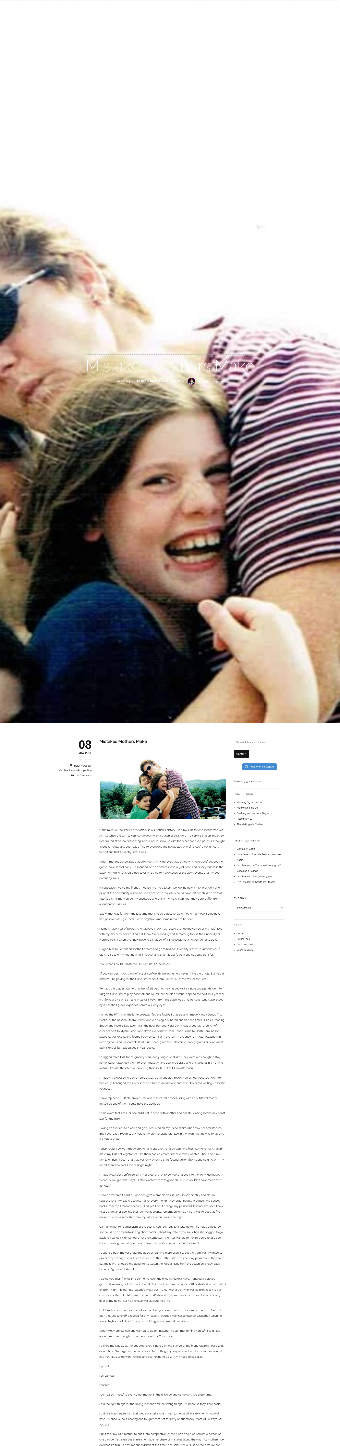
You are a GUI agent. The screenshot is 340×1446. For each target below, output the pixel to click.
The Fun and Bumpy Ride (165, 381)
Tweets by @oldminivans (247, 781)
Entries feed (243, 939)
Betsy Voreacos (213, 381)
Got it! (252, 849)
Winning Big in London (249, 802)
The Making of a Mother (250, 824)
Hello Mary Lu (244, 818)
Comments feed (245, 944)
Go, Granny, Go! (263, 876)
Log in (240, 933)
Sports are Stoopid (265, 882)
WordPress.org (245, 950)
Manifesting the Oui (247, 807)
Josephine (242, 854)
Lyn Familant (244, 865)
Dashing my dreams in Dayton (253, 813)
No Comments (83, 775)
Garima (241, 849)
